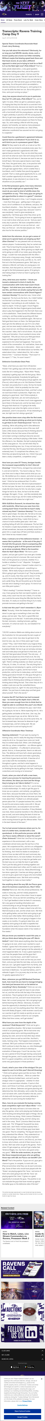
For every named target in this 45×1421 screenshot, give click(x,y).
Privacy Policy (27, 1401)
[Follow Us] (22, 1333)
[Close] (41, 1379)
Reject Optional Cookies (22, 1411)
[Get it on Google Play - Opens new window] (29, 1368)
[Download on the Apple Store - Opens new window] (15, 1367)
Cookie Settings (22, 1405)
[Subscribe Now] (22, 1269)
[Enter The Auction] (22, 1312)
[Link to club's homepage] (4, 13)
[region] (22, 1398)
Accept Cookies (22, 1417)
